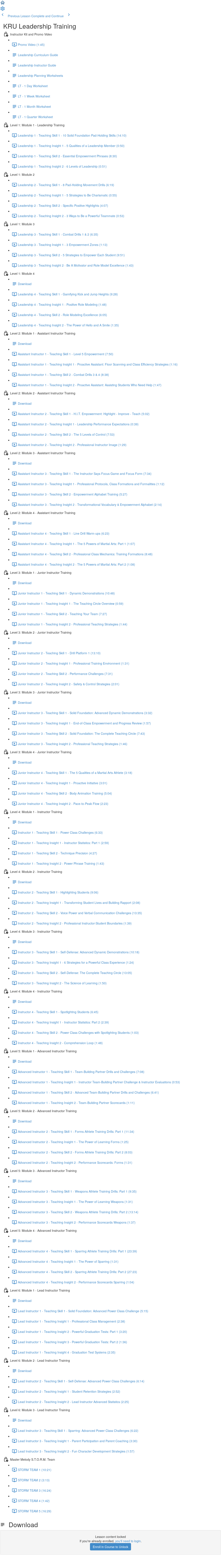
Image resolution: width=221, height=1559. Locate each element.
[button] (2, 4)
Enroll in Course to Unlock (110, 1547)
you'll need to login (128, 1541)
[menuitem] (2, 10)
